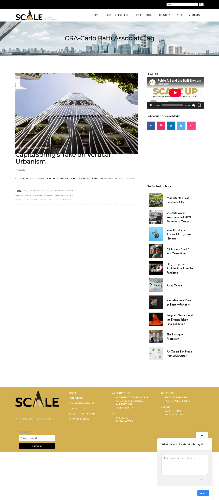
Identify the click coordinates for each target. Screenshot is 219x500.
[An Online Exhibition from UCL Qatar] (156, 353)
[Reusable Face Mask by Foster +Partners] (156, 302)
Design (165, 407)
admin (21, 169)
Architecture (40, 148)
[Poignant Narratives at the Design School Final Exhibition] (156, 319)
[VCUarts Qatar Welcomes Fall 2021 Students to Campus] (156, 217)
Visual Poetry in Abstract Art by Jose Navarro (179, 234)
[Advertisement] (175, 151)
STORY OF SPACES (175, 397)
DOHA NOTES (124, 421)
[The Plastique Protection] (156, 336)
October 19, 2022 (60, 148)
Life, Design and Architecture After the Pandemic (180, 268)
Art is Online (174, 285)
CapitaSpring (31, 199)
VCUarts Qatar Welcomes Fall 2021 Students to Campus (179, 217)
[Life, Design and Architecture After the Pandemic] (156, 268)
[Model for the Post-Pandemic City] (156, 200)
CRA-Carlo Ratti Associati (50, 199)
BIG (25, 191)
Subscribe (37, 446)
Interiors (167, 393)
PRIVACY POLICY (79, 419)
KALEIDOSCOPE (174, 411)
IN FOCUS (122, 418)
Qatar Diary (124, 408)
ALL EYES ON (22, 148)
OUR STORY (76, 398)
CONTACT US (77, 408)
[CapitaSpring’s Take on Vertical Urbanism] (76, 113)
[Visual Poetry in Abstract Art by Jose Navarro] (156, 234)
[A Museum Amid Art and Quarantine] (156, 251)
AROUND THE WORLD (129, 401)
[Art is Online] (156, 285)
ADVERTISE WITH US (81, 403)
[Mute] (193, 105)
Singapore (68, 199)
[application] (175, 93)
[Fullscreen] (199, 105)
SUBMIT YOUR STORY (82, 414)
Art (114, 414)
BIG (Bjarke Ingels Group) (39, 191)
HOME (73, 393)
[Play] (151, 105)
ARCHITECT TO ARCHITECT (132, 397)
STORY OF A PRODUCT (178, 414)
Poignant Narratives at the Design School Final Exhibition (180, 319)
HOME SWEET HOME (177, 401)
